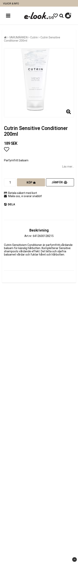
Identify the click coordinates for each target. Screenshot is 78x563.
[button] (55, 15)
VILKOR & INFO (11, 3)
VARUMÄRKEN (18, 37)
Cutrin (34, 37)
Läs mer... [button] (68, 166)
